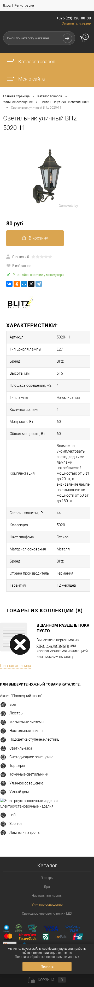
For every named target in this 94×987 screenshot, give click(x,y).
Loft (12, 815)
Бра (12, 704)
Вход (6, 5)
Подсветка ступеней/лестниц (34, 739)
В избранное (21, 265)
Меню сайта (31, 79)
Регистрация (24, 5)
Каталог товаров (36, 61)
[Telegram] (39, 284)
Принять (47, 966)
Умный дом (19, 792)
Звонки (15, 823)
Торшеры (17, 765)
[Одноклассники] (17, 284)
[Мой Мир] (24, 284)
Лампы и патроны (24, 832)
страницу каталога (53, 645)
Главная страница (15, 666)
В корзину (38, 238)
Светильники (20, 748)
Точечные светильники (28, 774)
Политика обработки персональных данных (47, 957)
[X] (31, 284)
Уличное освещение (26, 783)
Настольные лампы (26, 731)
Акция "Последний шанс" (21, 696)
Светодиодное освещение (31, 757)
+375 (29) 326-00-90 (73, 17)
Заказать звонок (76, 24)
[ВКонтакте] (9, 284)
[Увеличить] (47, 176)
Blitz (60, 361)
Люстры (16, 713)
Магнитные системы (26, 722)
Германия (65, 573)
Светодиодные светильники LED (47, 913)
